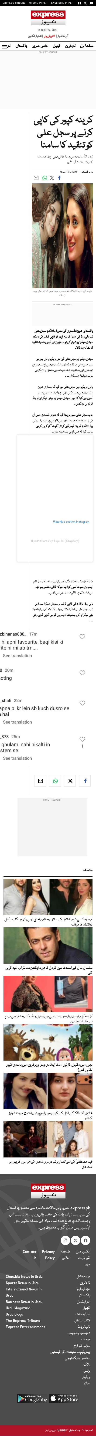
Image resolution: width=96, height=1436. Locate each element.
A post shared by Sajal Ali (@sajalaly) (55, 541)
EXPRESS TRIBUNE (14, 3)
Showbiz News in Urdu (24, 1276)
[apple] (64, 1400)
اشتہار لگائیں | (35, 36)
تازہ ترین (70, 46)
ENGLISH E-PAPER (62, 3)
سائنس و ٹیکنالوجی (77, 1358)
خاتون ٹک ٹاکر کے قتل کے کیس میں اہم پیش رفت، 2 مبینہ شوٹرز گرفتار (51, 1116)
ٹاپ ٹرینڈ (84, 1327)
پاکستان (21, 46)
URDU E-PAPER (38, 3)
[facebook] (85, 781)
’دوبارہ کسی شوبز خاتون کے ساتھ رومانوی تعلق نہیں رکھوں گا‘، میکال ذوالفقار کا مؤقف (48, 922)
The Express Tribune (23, 1321)
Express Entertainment (25, 1327)
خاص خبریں (40, 46)
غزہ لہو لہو (83, 1289)
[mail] (40, 781)
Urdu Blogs (14, 1314)
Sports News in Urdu (22, 1283)
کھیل (57, 46)
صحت (85, 1339)
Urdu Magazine (18, 1308)
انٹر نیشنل (83, 1302)
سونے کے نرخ (82, 1346)
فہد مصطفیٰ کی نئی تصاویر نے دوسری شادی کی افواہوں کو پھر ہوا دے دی (51, 1164)
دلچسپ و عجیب (79, 1333)
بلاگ (86, 1365)
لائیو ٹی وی (49, 36)
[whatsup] (55, 781)
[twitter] (70, 781)
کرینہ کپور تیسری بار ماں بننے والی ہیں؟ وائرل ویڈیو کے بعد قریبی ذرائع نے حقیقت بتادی (49, 1019)
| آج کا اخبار (61, 36)
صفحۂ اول (87, 46)
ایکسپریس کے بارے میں (83, 1258)
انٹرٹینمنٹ (82, 1314)
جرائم (87, 1383)
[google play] (32, 1400)
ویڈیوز (86, 1377)
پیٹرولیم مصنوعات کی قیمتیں (70, 1352)
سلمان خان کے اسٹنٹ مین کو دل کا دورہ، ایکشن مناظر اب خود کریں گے (49, 970)
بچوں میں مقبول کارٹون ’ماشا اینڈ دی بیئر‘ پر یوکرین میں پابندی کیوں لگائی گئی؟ (49, 1067)
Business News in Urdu (24, 1302)
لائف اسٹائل (82, 1321)
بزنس (86, 1371)
